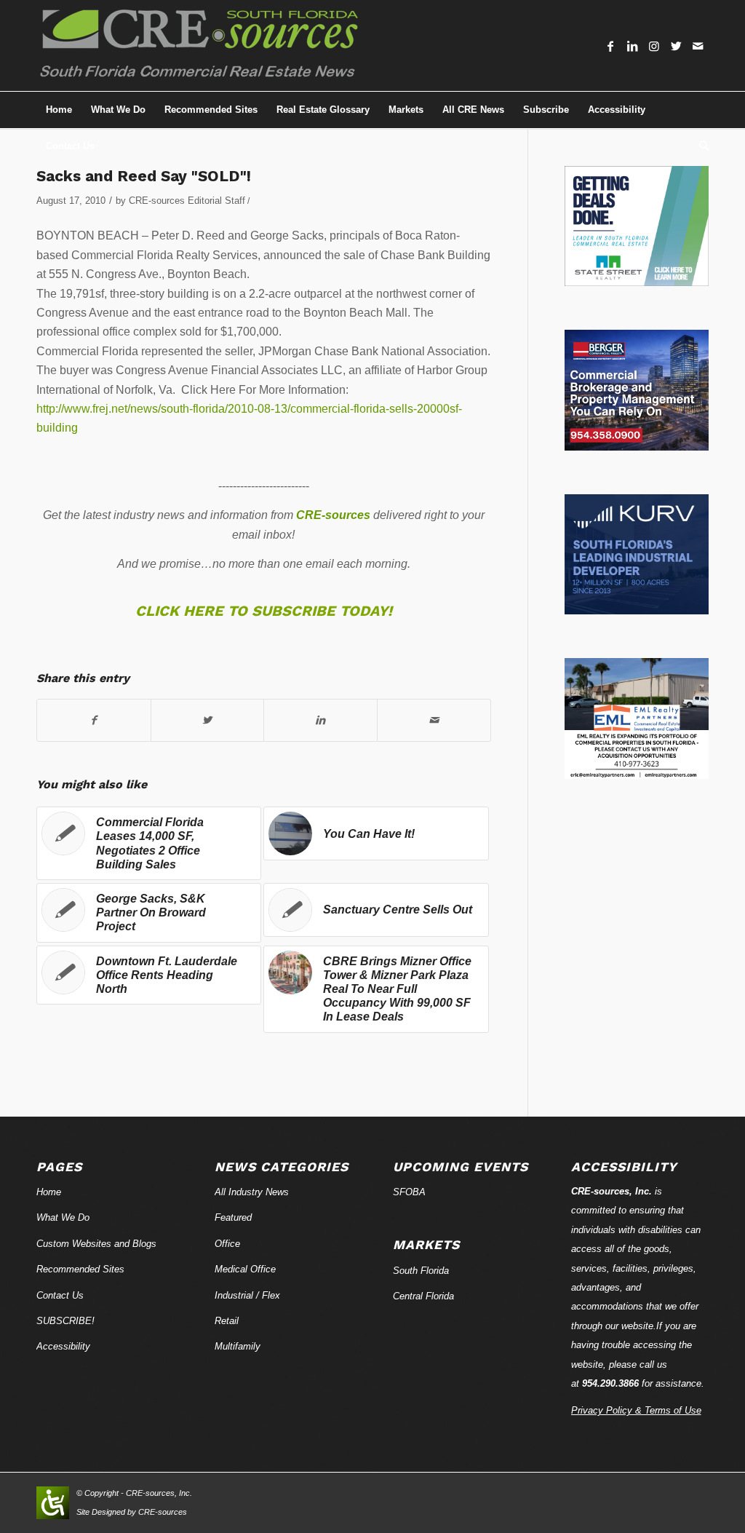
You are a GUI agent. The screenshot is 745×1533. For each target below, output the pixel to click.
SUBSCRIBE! (65, 1320)
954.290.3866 (610, 1383)
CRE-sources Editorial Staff (187, 200)
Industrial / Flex (247, 1295)
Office (227, 1243)
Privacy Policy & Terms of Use (636, 1410)
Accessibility (63, 1346)
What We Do (62, 1217)
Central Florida (423, 1296)
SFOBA (409, 1192)
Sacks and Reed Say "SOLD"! (143, 176)
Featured (233, 1217)
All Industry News (252, 1192)
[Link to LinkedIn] (632, 46)
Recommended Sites (80, 1269)
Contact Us (60, 1295)
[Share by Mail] (434, 720)
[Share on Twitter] (207, 720)
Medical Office (245, 1269)
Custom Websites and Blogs (96, 1243)
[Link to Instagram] (654, 46)
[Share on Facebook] (94, 720)
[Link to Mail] (698, 46)
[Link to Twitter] (676, 46)
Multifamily (237, 1346)
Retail (227, 1320)
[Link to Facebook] (610, 46)
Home (48, 1192)
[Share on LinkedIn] (320, 720)
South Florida (421, 1270)
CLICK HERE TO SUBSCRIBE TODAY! (263, 610)
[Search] (699, 146)
